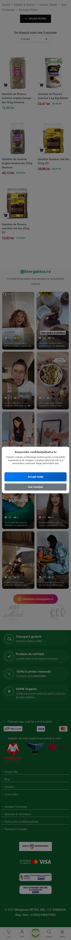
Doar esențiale (35, 486)
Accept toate (35, 476)
